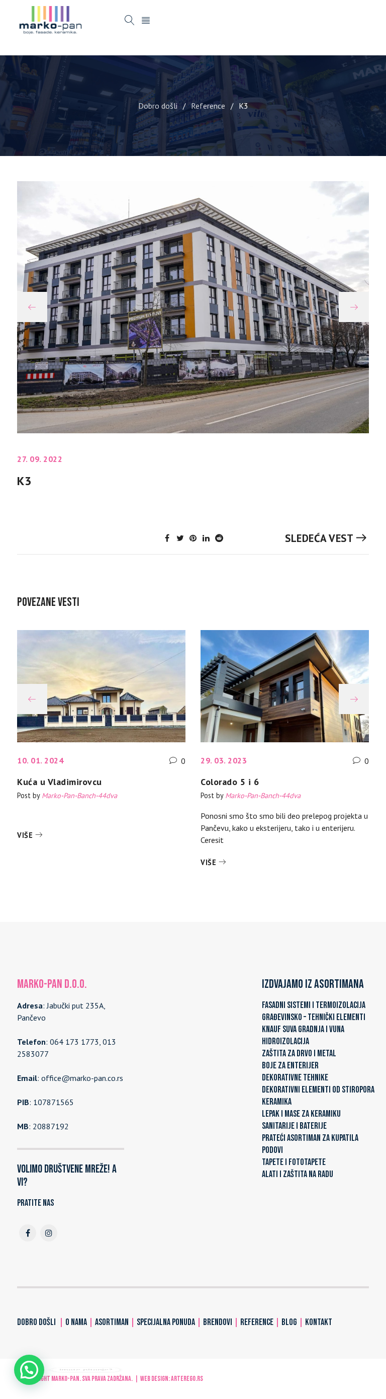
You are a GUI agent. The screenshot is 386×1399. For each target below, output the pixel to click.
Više (25, 835)
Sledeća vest (319, 538)
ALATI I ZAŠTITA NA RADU (297, 1174)
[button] (29, 1370)
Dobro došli (157, 106)
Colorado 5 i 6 (230, 782)
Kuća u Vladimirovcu (59, 782)
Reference (208, 106)
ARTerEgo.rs (187, 1378)
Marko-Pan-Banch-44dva (79, 795)
